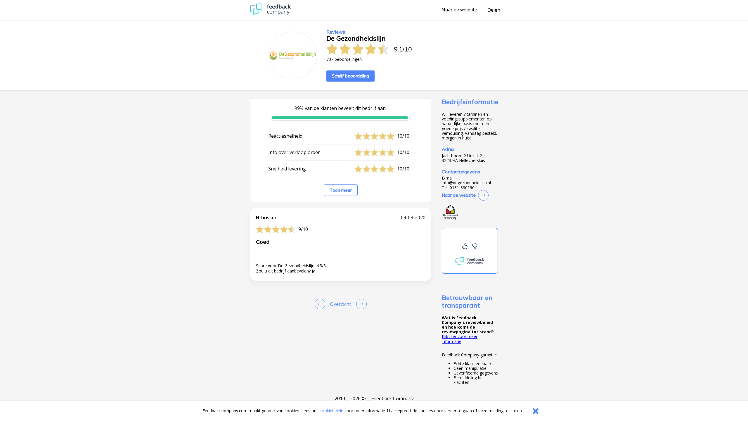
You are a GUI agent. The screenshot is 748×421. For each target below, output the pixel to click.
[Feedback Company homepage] (270, 13)
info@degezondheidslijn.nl (466, 182)
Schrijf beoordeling (350, 76)
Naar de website (459, 10)
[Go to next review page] (360, 304)
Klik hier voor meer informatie (459, 339)
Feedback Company (392, 398)
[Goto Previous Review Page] (321, 304)
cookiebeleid (331, 410)
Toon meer (341, 190)
